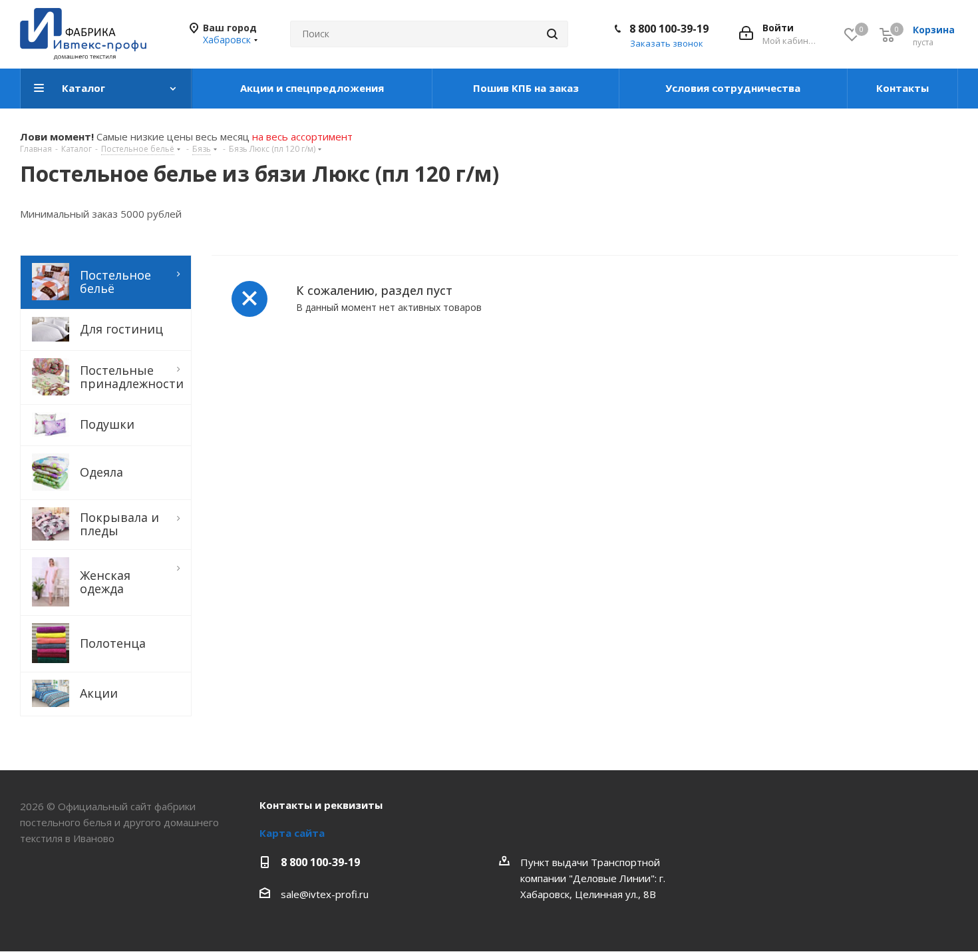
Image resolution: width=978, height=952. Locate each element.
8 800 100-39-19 (669, 28)
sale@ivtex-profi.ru (325, 894)
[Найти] (552, 34)
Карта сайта (292, 832)
